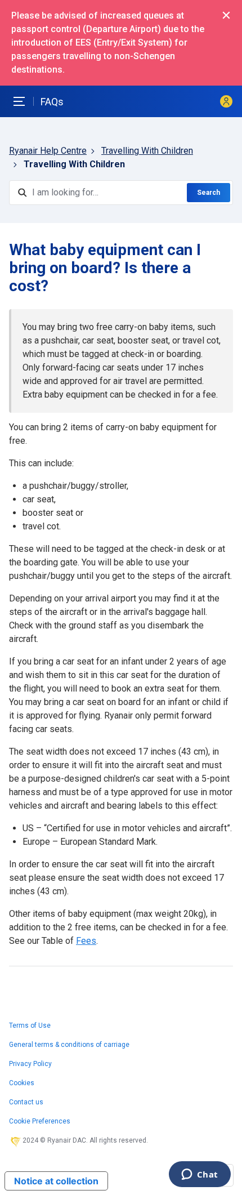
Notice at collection (56, 1181)
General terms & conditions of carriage (69, 1045)
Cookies (21, 1083)
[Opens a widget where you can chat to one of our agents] (199, 1175)
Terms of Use (30, 1025)
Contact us (26, 1102)
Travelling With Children (147, 150)
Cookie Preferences (39, 1121)
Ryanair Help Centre (48, 150)
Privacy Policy (30, 1064)
